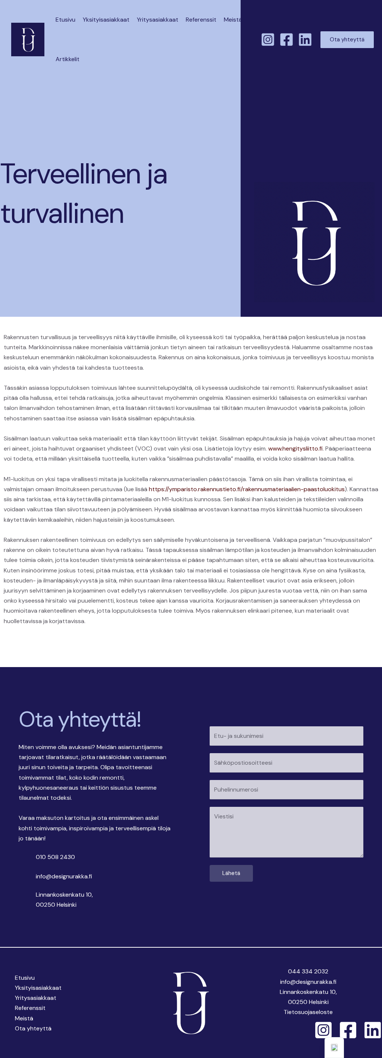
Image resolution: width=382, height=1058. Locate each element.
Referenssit (201, 19)
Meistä (233, 19)
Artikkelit (67, 59)
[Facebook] (286, 39)
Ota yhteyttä (33, 1028)
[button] (347, 40)
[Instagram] (268, 39)
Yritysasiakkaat (157, 19)
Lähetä (231, 873)
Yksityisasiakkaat (106, 19)
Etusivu (65, 19)
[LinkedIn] (305, 39)
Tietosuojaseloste (308, 1012)
